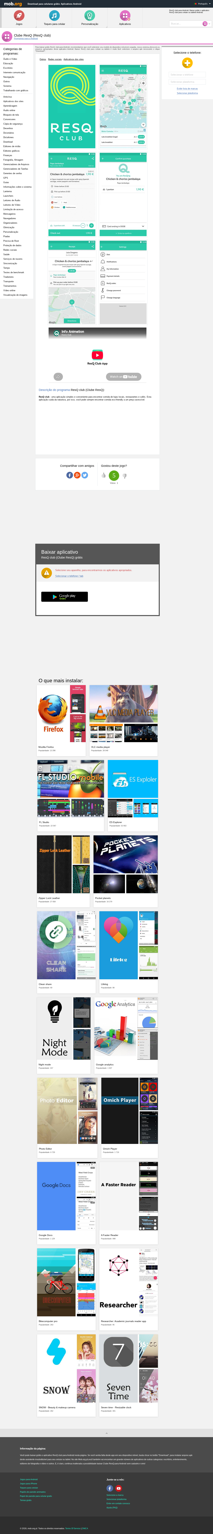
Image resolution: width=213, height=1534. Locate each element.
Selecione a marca (114, 1495)
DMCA (85, 1528)
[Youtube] (119, 1491)
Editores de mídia (11, 146)
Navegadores (9, 218)
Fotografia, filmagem (13, 160)
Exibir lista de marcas (187, 88)
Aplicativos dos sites (13, 101)
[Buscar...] (206, 23)
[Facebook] (110, 1491)
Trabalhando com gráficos (15, 90)
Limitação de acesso (13, 209)
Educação (8, 63)
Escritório (7, 68)
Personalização (10, 232)
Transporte (8, 281)
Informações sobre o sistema (17, 187)
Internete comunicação (14, 72)
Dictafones (8, 137)
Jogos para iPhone (28, 1483)
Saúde (6, 254)
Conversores (9, 119)
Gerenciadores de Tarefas (15, 169)
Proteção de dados (12, 245)
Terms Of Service (73, 1528)
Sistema (7, 86)
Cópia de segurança (12, 124)
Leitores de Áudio (11, 200)
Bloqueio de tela (11, 115)
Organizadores (10, 223)
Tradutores (8, 277)
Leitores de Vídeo (11, 205)
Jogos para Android (29, 1479)
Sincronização (10, 263)
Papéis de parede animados (33, 1492)
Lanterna (7, 191)
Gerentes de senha (12, 173)
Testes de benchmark (13, 272)
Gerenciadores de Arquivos (16, 164)
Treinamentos (9, 286)
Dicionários (8, 133)
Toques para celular (29, 1488)
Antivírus (7, 97)
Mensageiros (9, 214)
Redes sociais (10, 250)
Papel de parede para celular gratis (36, 1496)
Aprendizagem (10, 106)
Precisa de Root (11, 241)
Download (8, 142)
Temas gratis (25, 1500)
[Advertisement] (17, 354)
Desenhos (8, 128)
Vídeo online (9, 290)
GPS (5, 178)
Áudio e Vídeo (10, 59)
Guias (6, 182)
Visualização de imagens (15, 295)
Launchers (8, 196)
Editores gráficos (11, 151)
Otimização (8, 227)
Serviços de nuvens (12, 259)
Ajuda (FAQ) (111, 1507)
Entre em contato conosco (118, 1503)
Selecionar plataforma (187, 93)
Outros (6, 81)
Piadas (6, 236)
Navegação (8, 77)
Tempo (6, 268)
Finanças (7, 155)
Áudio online (9, 110)
